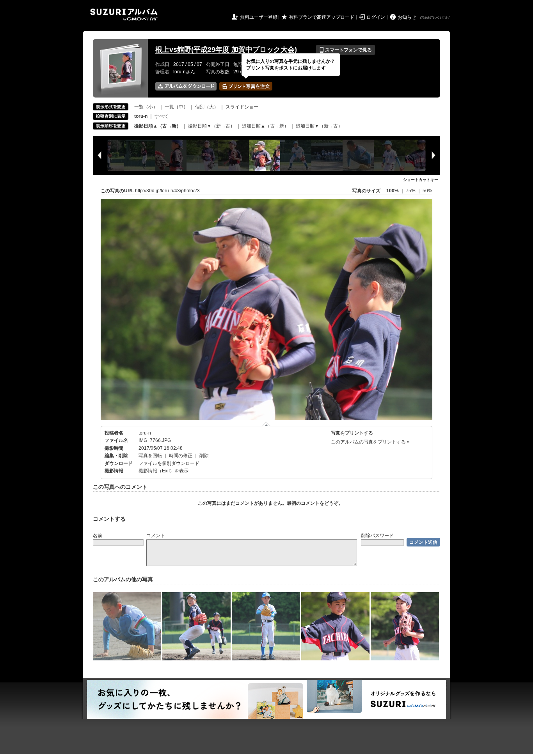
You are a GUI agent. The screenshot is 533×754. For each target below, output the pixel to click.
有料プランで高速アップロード (321, 17)
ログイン (375, 17)
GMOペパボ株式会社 (435, 18)
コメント (155, 535)
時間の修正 (180, 455)
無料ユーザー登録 (258, 17)
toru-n (145, 433)
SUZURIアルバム (124, 14)
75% (411, 190)
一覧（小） (146, 107)
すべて (162, 116)
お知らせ (407, 17)
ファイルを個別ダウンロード (169, 463)
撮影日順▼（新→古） (211, 126)
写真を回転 (150, 455)
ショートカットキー (420, 179)
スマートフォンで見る (345, 50)
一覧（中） (176, 107)
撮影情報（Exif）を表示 (163, 471)
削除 (204, 455)
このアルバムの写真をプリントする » (370, 442)
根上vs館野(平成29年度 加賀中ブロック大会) (226, 49)
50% (427, 190)
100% (392, 190)
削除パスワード (377, 535)
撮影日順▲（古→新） (157, 126)
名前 (97, 535)
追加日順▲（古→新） (265, 126)
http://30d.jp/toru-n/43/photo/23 (167, 190)
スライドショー (242, 107)
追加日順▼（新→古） (319, 126)
